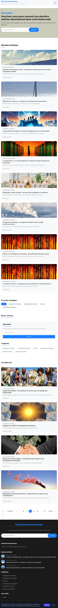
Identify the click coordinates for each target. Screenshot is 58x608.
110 (44, 511)
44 (37, 511)
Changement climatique (9, 128)
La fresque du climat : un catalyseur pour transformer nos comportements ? (27, 284)
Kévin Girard (6, 107)
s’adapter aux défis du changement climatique (19, 426)
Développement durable (9, 99)
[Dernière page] (2, 514)
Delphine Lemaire (7, 77)
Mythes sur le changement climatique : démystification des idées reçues (26, 254)
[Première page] (2, 511)
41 (26, 511)
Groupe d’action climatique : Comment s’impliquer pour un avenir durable (26, 131)
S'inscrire (33, 30)
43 (33, 511)
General (42, 304)
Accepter (47, 605)
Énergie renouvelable (8, 67)
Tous (4, 304)
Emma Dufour (6, 168)
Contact (4, 597)
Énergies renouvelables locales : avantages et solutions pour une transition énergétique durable (31, 557)
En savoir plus (36, 606)
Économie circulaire (7, 351)
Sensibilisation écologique (9, 281)
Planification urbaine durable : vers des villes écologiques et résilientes (25, 192)
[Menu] (55, 2)
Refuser (53, 605)
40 (23, 511)
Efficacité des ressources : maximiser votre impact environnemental (24, 101)
